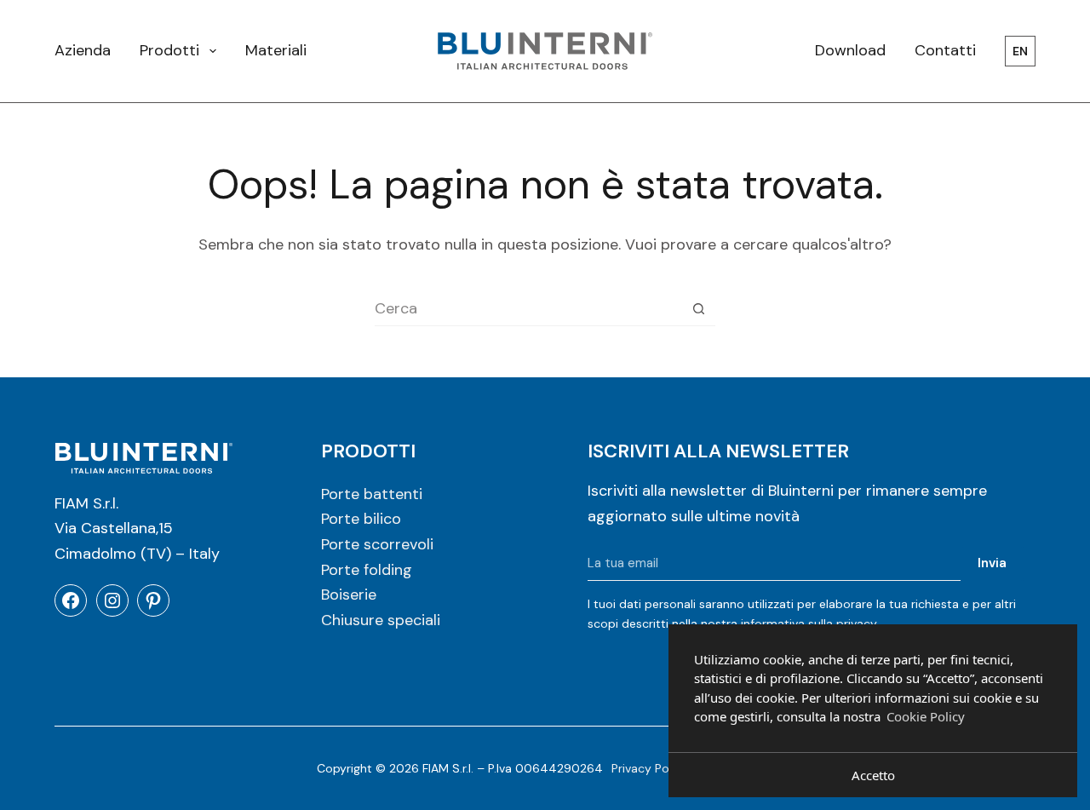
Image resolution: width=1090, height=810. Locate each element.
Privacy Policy (649, 768)
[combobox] (528, 308)
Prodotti (169, 50)
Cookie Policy (925, 716)
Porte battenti (371, 494)
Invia (992, 563)
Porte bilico (361, 518)
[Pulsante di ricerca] (698, 308)
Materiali (276, 50)
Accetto (873, 775)
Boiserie (348, 594)
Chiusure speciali (380, 620)
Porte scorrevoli (377, 544)
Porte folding (366, 570)
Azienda (82, 50)
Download (850, 50)
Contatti (945, 50)
